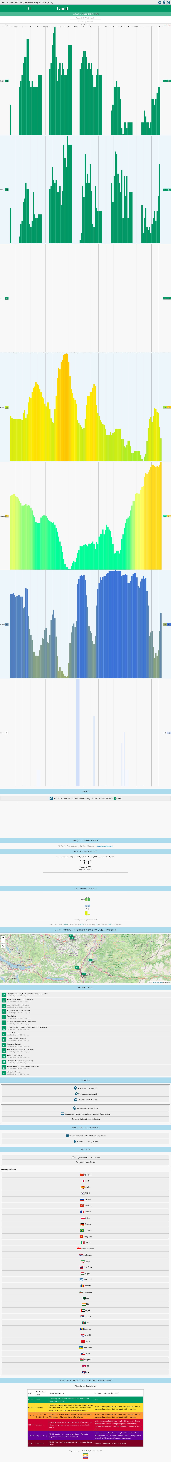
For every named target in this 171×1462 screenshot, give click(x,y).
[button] (77, 969)
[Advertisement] (70, 819)
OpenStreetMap (158, 982)
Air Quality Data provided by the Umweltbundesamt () (85, 846)
